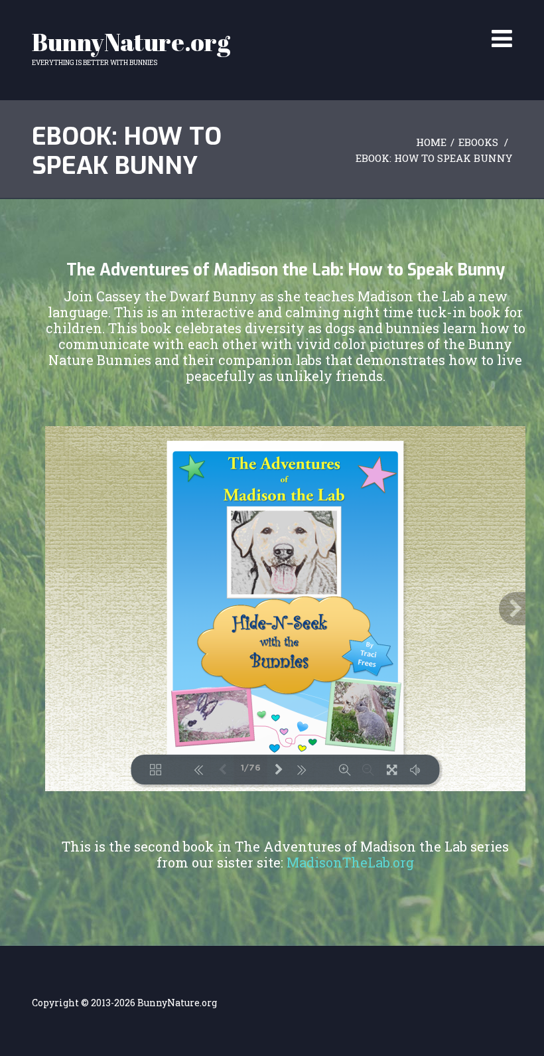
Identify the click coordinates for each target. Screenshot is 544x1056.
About (314, 21)
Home (276, 21)
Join (349, 21)
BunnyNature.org (131, 41)
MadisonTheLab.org (350, 862)
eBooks (387, 21)
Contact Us (441, 21)
